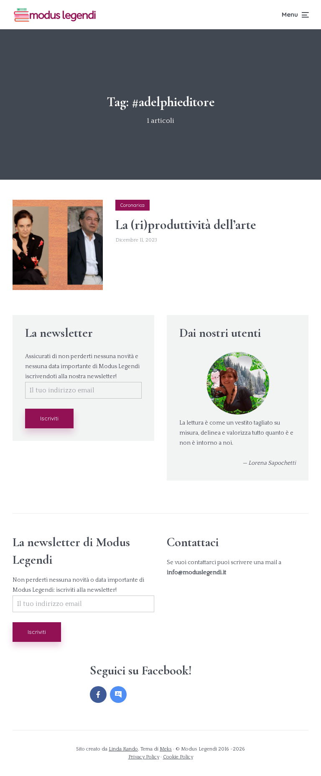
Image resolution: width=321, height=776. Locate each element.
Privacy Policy (143, 757)
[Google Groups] (118, 694)
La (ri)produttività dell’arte (185, 225)
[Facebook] (98, 694)
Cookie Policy (178, 757)
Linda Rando (123, 749)
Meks (166, 749)
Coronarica (132, 205)
